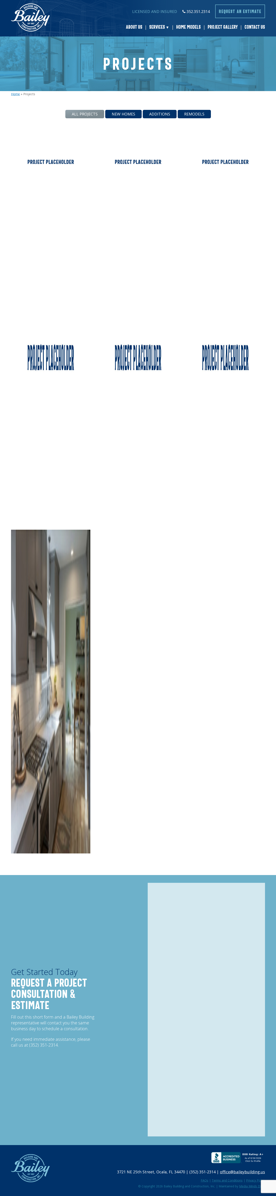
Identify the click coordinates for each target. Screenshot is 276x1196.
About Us (134, 27)
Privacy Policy (255, 1180)
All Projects (85, 114)
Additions (159, 114)
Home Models (188, 27)
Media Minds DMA (252, 1186)
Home (15, 94)
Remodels (194, 114)
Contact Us (255, 27)
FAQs (204, 1180)
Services (157, 27)
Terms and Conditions (227, 1180)
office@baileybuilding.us (242, 1171)
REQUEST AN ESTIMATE (240, 11)
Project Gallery (223, 27)
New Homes (123, 114)
